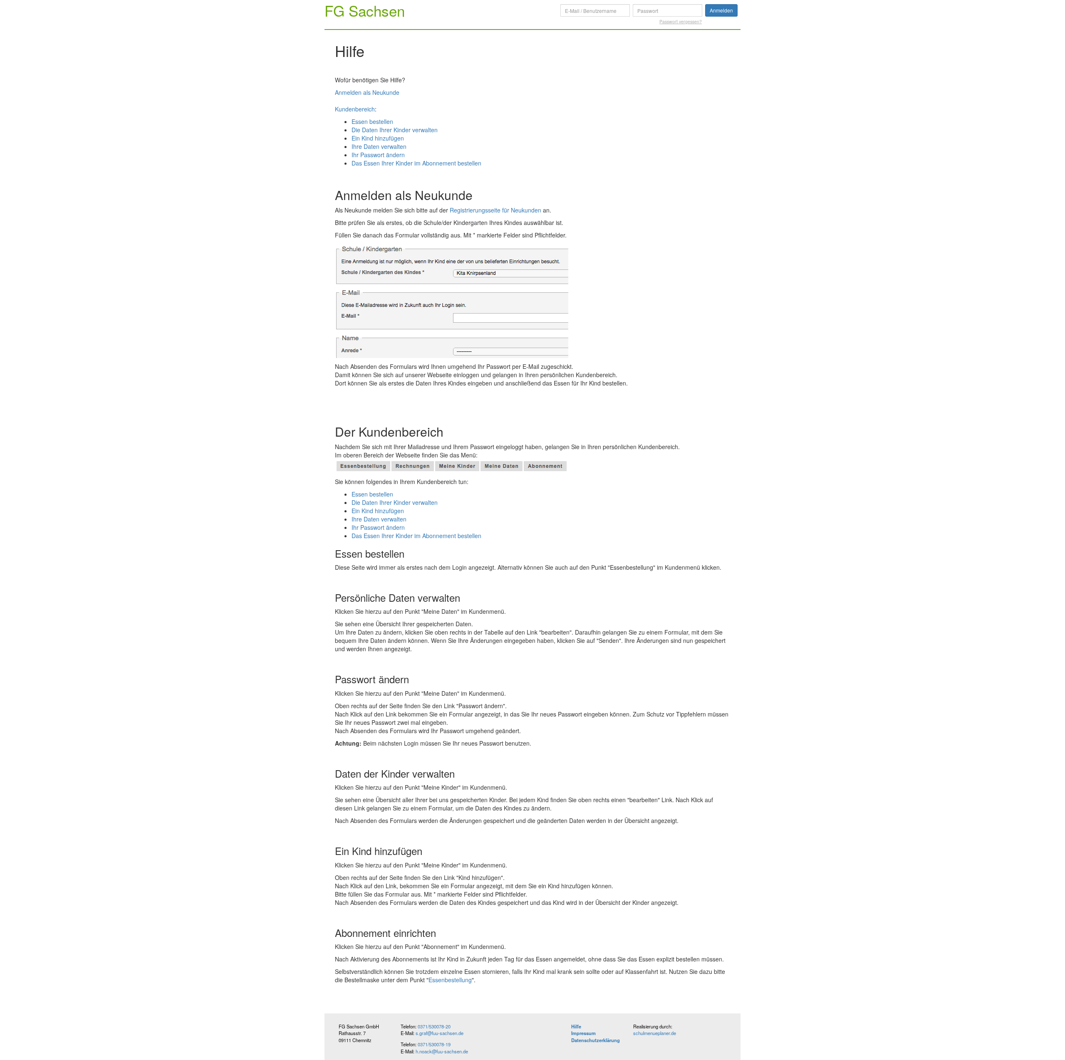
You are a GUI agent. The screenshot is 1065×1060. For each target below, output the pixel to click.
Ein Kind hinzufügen (378, 138)
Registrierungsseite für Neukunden (495, 210)
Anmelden (721, 10)
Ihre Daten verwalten (379, 146)
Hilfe (576, 1026)
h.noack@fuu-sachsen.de (442, 1051)
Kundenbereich (355, 109)
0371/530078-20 (434, 1026)
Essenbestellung (450, 980)
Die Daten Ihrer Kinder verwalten (395, 130)
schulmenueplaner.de (654, 1033)
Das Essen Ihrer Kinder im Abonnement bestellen (416, 163)
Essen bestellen (372, 121)
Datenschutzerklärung (595, 1040)
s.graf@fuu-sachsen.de (439, 1033)
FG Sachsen (364, 10)
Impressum (583, 1033)
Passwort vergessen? (680, 21)
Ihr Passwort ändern (378, 155)
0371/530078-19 (434, 1044)
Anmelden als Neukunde (367, 92)
